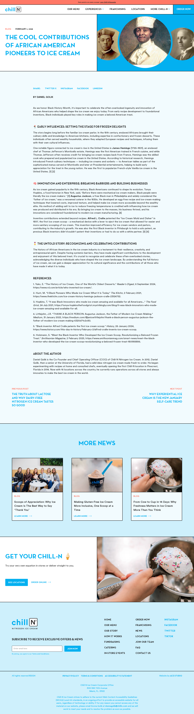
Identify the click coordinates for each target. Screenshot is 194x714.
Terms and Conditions (40, 654)
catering (110, 648)
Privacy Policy (71, 676)
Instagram (171, 620)
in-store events (114, 653)
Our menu (73, 9)
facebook (170, 625)
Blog (8, 29)
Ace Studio (176, 676)
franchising (144, 625)
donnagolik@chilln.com (116, 706)
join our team (145, 642)
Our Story (111, 631)
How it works (113, 636)
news (139, 631)
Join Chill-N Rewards (108, 2)
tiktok (168, 636)
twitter (169, 631)
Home (107, 620)
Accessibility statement (118, 676)
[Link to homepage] (13, 9)
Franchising (118, 9)
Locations (138, 9)
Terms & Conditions (92, 676)
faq (138, 648)
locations (142, 636)
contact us (143, 653)
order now (143, 620)
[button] (94, 9)
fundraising (112, 642)
